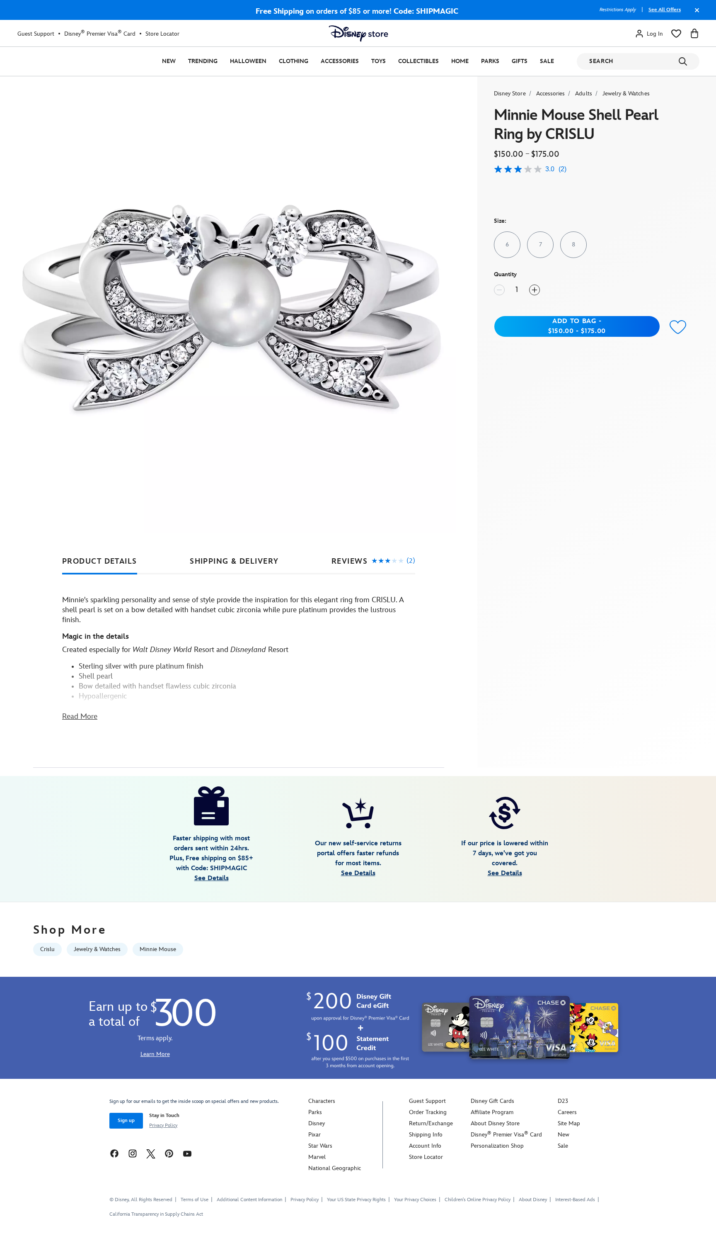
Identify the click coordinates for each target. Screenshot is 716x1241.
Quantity (505, 274)
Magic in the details (95, 636)
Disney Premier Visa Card (99, 33)
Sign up (126, 1120)
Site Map (569, 1123)
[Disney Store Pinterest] (169, 1153)
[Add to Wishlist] (678, 327)
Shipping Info (426, 1134)
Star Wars (320, 1145)
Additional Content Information (249, 1200)
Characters (321, 1101)
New (169, 61)
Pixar (314, 1134)
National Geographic (334, 1168)
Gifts (519, 61)
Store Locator (162, 33)
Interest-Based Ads (575, 1200)
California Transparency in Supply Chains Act (156, 1214)
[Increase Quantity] (534, 290)
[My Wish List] (676, 34)
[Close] (695, 14)
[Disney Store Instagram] (133, 1153)
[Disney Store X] (151, 1153)
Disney (316, 1123)
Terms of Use (194, 1200)
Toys (378, 61)
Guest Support (35, 33)
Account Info (425, 1145)
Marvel (317, 1157)
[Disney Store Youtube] (187, 1153)
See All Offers (664, 10)
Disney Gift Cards (492, 1101)
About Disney (533, 1200)
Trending (203, 61)
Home (460, 61)
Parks (490, 61)
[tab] (99, 562)
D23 (563, 1101)
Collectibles (418, 61)
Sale (547, 61)
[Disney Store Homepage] (358, 33)
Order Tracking (428, 1112)
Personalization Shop (497, 1145)
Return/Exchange (431, 1123)
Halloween (248, 61)
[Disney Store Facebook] (114, 1153)
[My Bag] (694, 34)
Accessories (340, 61)
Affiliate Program (492, 1112)
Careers (567, 1112)
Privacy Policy (163, 1125)
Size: (500, 220)
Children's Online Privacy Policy (477, 1200)
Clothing (293, 61)
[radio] (507, 245)
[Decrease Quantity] (499, 290)
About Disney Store (495, 1123)
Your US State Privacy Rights (356, 1200)
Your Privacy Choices (415, 1200)
